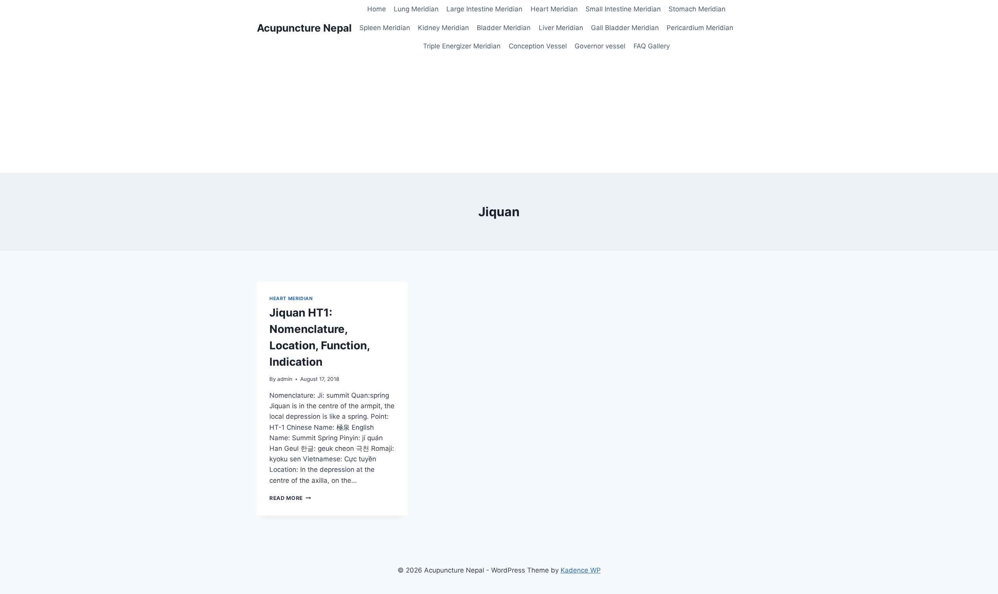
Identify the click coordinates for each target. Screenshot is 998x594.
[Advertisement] (499, 114)
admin (284, 379)
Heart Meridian (554, 9)
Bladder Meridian (504, 28)
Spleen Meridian (384, 28)
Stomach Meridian (697, 9)
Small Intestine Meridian (623, 9)
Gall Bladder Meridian (625, 28)
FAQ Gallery (651, 46)
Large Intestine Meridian (484, 9)
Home (376, 9)
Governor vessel (600, 46)
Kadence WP (581, 570)
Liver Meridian (561, 28)
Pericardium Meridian (700, 28)
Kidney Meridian (443, 28)
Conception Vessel (538, 46)
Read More (290, 498)
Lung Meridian (416, 9)
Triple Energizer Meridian (462, 46)
